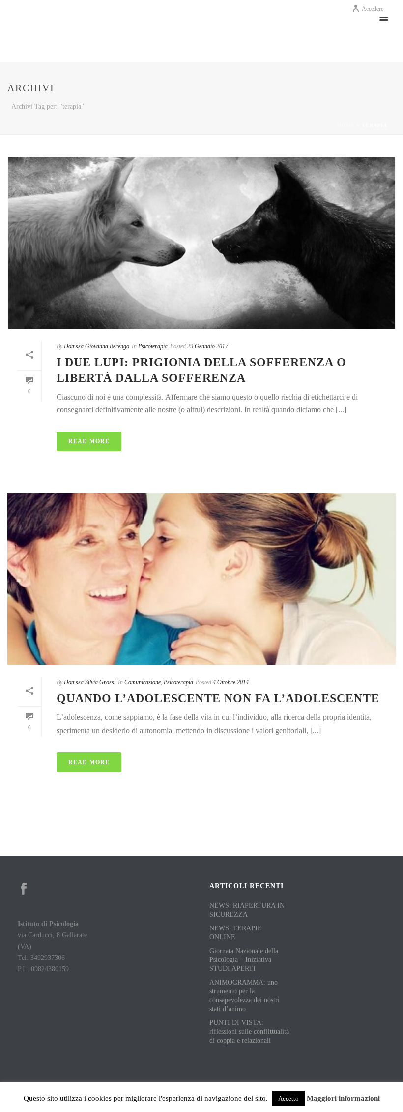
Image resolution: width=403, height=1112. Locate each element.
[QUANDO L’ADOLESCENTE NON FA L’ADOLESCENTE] (201, 579)
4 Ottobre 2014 (231, 682)
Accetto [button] (288, 1098)
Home (346, 125)
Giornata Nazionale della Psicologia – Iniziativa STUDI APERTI (243, 959)
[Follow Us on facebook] (23, 889)
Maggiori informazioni (343, 1098)
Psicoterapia (153, 346)
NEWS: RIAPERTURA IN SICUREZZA (247, 910)
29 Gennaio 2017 (207, 346)
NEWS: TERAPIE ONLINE (235, 933)
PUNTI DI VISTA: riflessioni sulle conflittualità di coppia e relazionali (249, 1031)
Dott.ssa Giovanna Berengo (96, 346)
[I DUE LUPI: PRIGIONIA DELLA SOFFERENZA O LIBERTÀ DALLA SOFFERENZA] (201, 243)
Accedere (372, 8)
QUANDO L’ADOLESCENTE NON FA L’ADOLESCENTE (218, 698)
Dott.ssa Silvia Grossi (89, 682)
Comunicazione (142, 682)
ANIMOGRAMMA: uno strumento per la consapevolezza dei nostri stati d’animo (244, 996)
